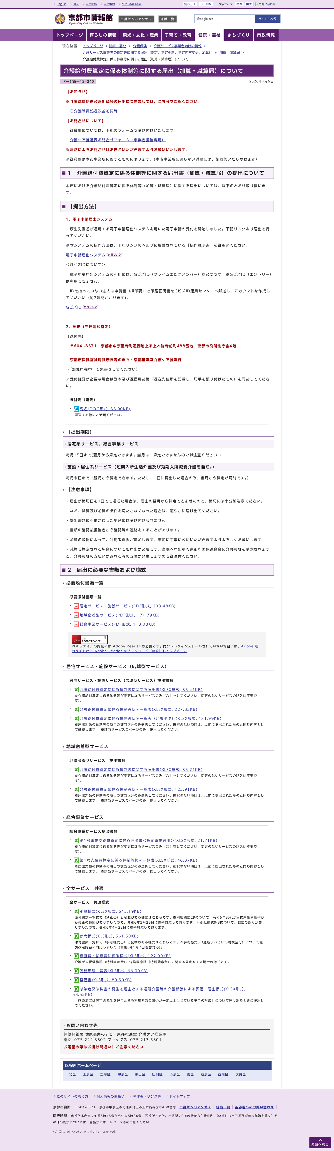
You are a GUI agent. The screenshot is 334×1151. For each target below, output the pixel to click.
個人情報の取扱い (111, 1096)
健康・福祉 (117, 46)
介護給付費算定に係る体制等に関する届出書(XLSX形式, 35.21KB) (141, 769)
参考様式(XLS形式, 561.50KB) (109, 936)
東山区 (140, 1074)
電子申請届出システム (86, 255)
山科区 (157, 1074)
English (62, 3)
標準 (239, 4)
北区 (72, 1074)
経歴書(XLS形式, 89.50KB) (106, 980)
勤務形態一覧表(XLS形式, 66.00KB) (114, 971)
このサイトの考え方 (72, 1096)
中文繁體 (109, 3)
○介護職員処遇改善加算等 (94, 111)
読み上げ (189, 4)
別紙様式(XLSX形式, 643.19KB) (111, 911)
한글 (76, 3)
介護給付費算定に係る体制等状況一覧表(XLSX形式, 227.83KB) (139, 709)
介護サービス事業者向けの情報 (178, 46)
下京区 (175, 1074)
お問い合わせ (267, 4)
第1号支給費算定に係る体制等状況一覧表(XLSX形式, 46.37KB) (139, 860)
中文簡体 (91, 3)
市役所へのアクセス (136, 19)
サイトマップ (180, 1096)
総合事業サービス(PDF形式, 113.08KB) (118, 624)
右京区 (206, 1074)
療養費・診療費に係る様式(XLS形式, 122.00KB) (125, 956)
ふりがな (206, 4)
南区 (190, 1074)
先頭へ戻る (320, 1144)
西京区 (223, 1074)
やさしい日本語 (132, 3)
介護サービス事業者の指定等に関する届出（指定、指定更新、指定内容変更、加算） (147, 52)
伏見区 (240, 1074)
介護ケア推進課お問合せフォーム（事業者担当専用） (118, 140)
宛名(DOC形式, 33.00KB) (105, 409)
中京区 (123, 1074)
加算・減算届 (229, 52)
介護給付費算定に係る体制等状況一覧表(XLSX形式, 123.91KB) (139, 789)
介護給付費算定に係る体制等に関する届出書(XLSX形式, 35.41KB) (141, 689)
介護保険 (140, 46)
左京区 (105, 1074)
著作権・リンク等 (147, 1096)
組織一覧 (167, 19)
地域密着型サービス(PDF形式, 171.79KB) (120, 615)
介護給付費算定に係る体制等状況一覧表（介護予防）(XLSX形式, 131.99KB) (151, 718)
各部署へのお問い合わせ (254, 1107)
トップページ (93, 46)
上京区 (88, 1074)
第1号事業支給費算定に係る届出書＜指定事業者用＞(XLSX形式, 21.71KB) (149, 840)
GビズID (74, 307)
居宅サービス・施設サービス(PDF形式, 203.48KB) (128, 606)
